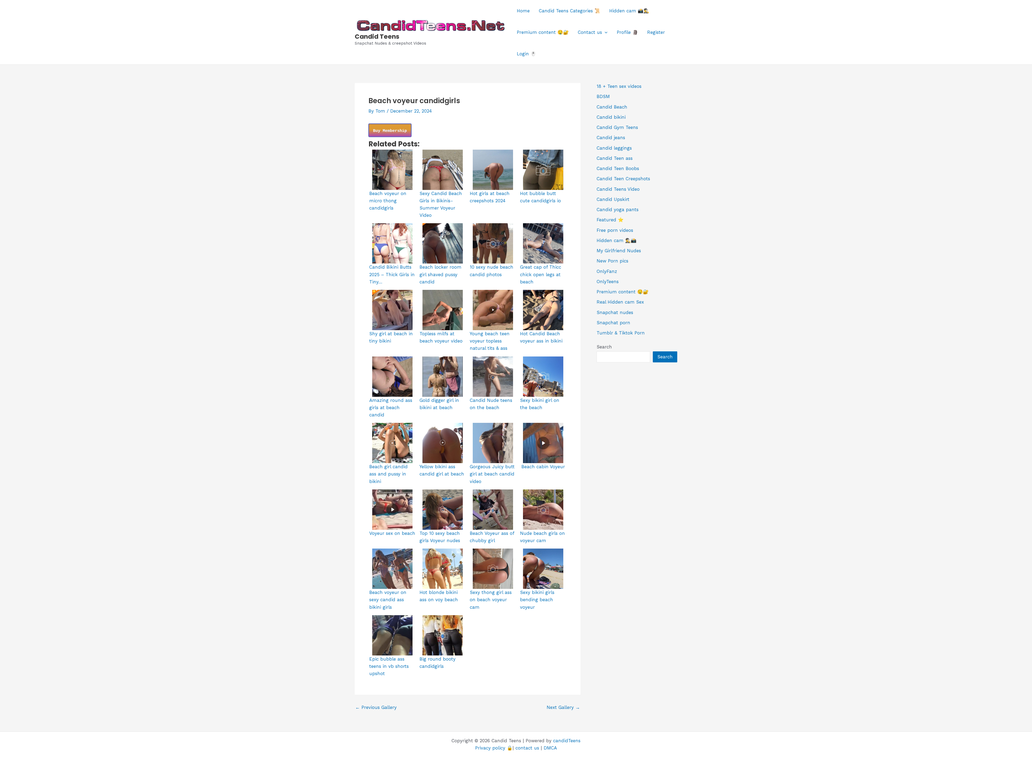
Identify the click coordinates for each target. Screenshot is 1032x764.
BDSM (603, 96)
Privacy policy (490, 748)
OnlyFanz (607, 271)
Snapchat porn (613, 322)
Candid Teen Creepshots (623, 178)
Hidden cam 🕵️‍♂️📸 (616, 240)
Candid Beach (612, 107)
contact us (527, 748)
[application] (604, 32)
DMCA (550, 748)
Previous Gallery (376, 707)
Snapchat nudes (615, 312)
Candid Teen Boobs (618, 168)
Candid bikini (611, 117)
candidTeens (566, 740)
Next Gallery (563, 707)
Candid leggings (614, 148)
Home (523, 10)
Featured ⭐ (610, 219)
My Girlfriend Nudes (619, 250)
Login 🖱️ (526, 53)
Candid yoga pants (618, 209)
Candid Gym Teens (617, 127)
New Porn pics (612, 261)
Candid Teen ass (615, 158)
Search (604, 346)
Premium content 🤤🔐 (543, 32)
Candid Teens (377, 36)
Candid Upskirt (613, 199)
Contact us (590, 32)
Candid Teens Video (618, 189)
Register (656, 32)
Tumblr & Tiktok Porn (621, 333)
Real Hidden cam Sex (620, 302)
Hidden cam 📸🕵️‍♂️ (629, 10)
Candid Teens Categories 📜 (569, 10)
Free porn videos (615, 230)
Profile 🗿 (627, 32)
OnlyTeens (608, 281)
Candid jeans (611, 137)
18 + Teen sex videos (619, 86)
